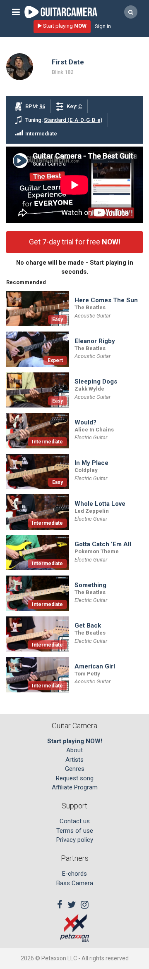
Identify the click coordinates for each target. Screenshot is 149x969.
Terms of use (74, 830)
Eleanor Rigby (94, 341)
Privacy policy (74, 839)
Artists (74, 759)
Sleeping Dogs (95, 382)
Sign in (103, 26)
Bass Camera (74, 883)
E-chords (74, 873)
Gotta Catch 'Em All (102, 544)
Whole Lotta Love (99, 504)
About (74, 750)
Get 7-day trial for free (74, 241)
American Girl (94, 666)
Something (90, 585)
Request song (75, 778)
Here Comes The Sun (106, 300)
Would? (85, 422)
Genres (74, 768)
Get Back (87, 626)
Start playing (64, 26)
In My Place (91, 463)
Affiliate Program (75, 787)
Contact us (75, 821)
